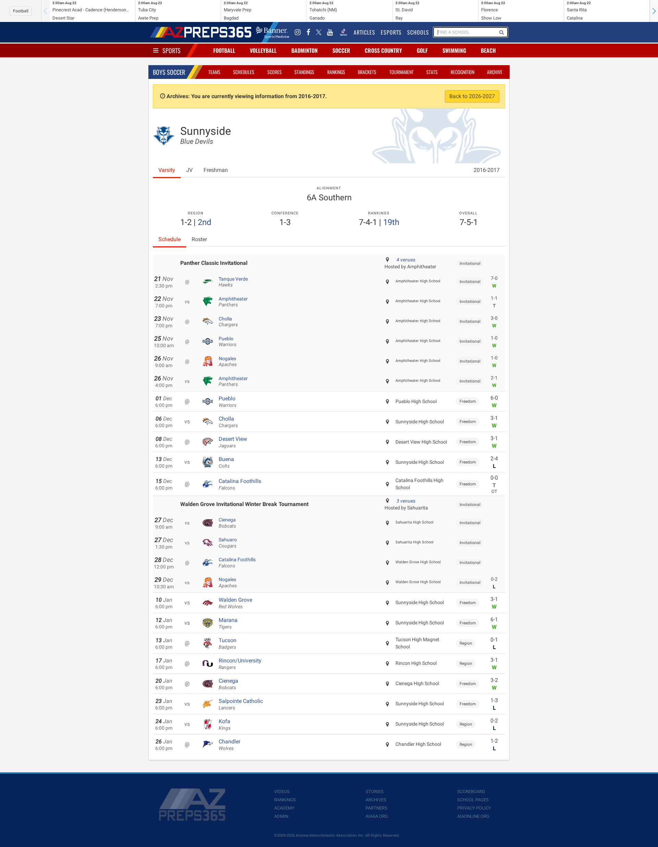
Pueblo (227, 342)
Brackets (367, 71)
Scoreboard (471, 791)
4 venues (406, 259)
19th (391, 222)
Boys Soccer (169, 72)
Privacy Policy (474, 808)
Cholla (228, 322)
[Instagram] (297, 32)
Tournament (401, 71)
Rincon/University (240, 663)
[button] (654, 11)
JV (189, 170)
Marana (228, 623)
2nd (204, 222)
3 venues (406, 501)
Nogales (228, 361)
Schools (418, 32)
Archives (376, 799)
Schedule (169, 239)
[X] (319, 32)
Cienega (227, 523)
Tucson (227, 643)
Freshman (216, 170)
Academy (284, 808)
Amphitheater (233, 302)
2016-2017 (487, 170)
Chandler (229, 744)
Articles (364, 32)
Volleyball (263, 50)
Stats (432, 71)
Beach (488, 50)
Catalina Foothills (240, 484)
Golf (422, 50)
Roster (199, 239)
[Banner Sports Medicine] (273, 32)
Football (20, 11)
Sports (171, 50)
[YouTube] (330, 32)
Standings (304, 71)
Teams (214, 71)
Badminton (304, 50)
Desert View (233, 442)
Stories (374, 791)
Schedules (243, 71)
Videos (282, 791)
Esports (391, 32)
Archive (494, 71)
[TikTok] (343, 32)
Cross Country (383, 50)
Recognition (462, 71)
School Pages (473, 799)
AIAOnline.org (473, 816)
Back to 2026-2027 (472, 96)
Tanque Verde (233, 282)
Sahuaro (228, 543)
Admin (281, 816)
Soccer (341, 50)
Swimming (454, 50)
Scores (274, 71)
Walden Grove (235, 603)
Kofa (225, 724)
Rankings (336, 71)
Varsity (166, 170)
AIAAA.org (377, 816)
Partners (376, 808)
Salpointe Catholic (241, 704)
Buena (226, 462)
